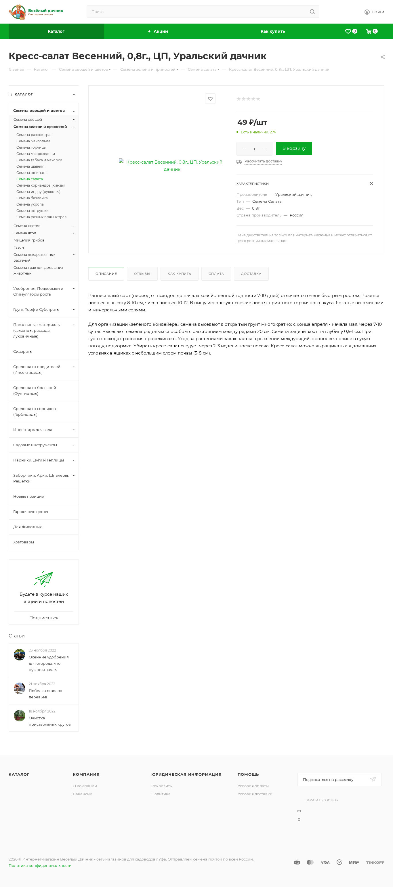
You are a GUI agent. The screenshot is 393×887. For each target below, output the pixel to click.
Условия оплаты (253, 785)
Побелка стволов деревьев (45, 693)
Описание (106, 274)
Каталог (19, 774)
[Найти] (312, 11)
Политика (161, 794)
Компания (86, 774)
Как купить (179, 274)
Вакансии (82, 794)
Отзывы (142, 274)
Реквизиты (162, 785)
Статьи (17, 636)
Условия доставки (255, 794)
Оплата (216, 274)
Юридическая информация (186, 774)
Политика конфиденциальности (40, 865)
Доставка (251, 274)
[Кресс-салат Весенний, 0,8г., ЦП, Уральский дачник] (172, 165)
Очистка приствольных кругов (50, 721)
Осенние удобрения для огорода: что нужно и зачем (49, 663)
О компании (85, 785)
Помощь (248, 774)
